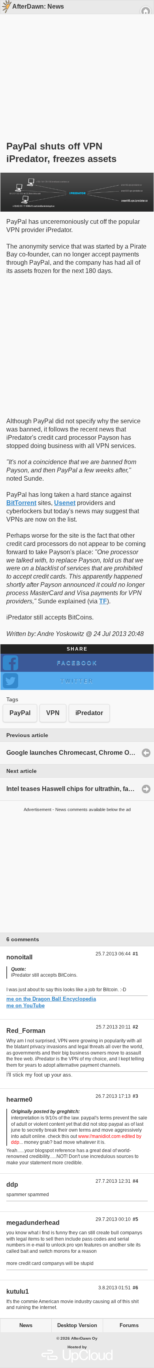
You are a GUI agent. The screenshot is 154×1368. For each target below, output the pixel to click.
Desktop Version (77, 1325)
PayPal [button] (19, 713)
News (25, 1325)
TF (103, 601)
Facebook (77, 663)
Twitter (77, 681)
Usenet (64, 503)
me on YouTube (25, 1005)
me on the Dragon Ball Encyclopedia (51, 999)
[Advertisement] (74, 64)
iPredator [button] (89, 713)
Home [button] (146, 11)
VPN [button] (53, 713)
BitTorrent (21, 503)
